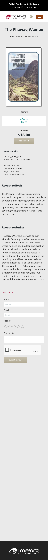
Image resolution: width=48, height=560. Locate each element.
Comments (9, 333)
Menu (39, 16)
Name (6, 299)
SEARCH (16, 7)
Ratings (7, 320)
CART (30, 7)
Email (6, 310)
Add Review (8, 292)
